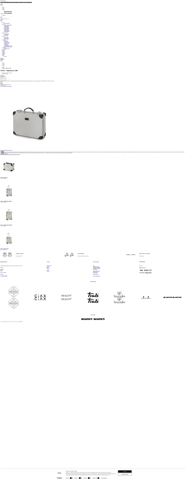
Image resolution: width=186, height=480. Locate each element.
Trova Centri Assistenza (96, 276)
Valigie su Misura (95, 274)
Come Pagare (95, 269)
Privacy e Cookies (3, 272)
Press (1, 270)
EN (3, 7)
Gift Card (48, 268)
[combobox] (4, 18)
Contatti (3, 53)
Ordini (48, 267)
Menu (1, 20)
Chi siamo (1, 269)
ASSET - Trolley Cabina (4, 248)
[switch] (80, 478)
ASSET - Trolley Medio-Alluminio (6, 201)
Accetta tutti (125, 471)
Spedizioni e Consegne (96, 268)
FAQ (94, 265)
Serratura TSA (95, 272)
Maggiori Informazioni (3, 153)
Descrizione (2, 151)
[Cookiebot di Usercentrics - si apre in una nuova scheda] (59, 478)
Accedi (48, 270)
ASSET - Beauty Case (4, 177)
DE (3, 8)
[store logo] (8, 13)
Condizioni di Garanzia (96, 267)
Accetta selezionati (125, 474)
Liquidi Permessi (95, 271)
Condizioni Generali (96, 266)
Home (3, 67)
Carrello (48, 266)
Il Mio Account (49, 265)
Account (3, 15)
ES (3, 65)
